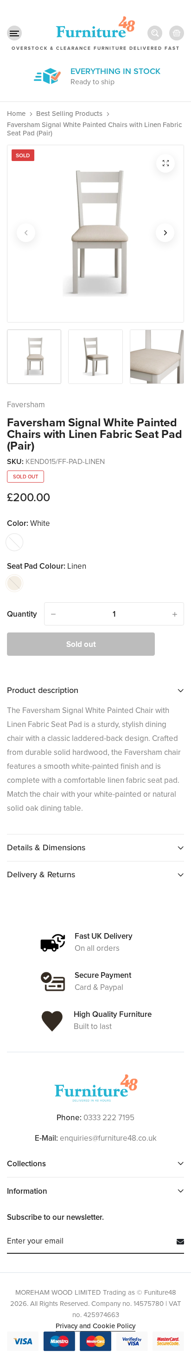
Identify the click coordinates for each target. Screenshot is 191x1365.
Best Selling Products (69, 113)
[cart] (176, 33)
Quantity (22, 613)
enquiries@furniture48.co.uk (108, 1138)
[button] (14, 33)
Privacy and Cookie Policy (95, 1326)
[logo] (96, 1088)
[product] (165, 163)
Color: (28, 523)
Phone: (69, 1117)
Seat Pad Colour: (46, 566)
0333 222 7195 (108, 1117)
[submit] (177, 1242)
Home (16, 113)
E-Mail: (46, 1138)
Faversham (26, 404)
